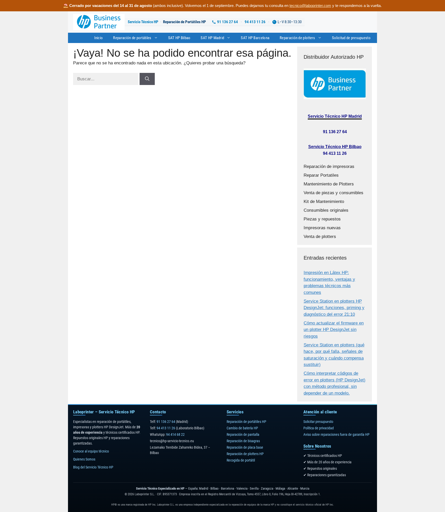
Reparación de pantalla (243, 434)
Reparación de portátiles (132, 38)
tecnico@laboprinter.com (310, 5)
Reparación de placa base (245, 447)
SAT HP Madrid (212, 38)
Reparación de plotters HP (245, 454)
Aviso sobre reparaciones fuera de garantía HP (336, 434)
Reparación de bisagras (243, 441)
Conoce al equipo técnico (91, 451)
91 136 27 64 (227, 22)
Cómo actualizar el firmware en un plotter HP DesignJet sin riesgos (334, 330)
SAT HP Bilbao (179, 38)
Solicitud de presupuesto (351, 38)
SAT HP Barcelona (255, 38)
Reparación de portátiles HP (246, 422)
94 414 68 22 (175, 434)
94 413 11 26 (255, 22)
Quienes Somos (84, 459)
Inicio (98, 38)
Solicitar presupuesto (318, 422)
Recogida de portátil (241, 460)
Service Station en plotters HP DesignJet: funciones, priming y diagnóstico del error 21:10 (334, 308)
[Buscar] (147, 79)
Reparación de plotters (297, 38)
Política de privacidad (318, 428)
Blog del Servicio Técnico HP (93, 467)
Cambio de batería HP (242, 428)
